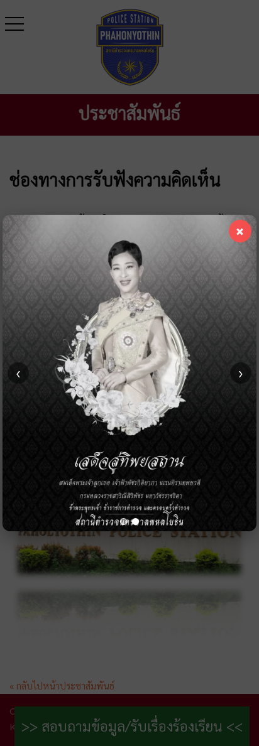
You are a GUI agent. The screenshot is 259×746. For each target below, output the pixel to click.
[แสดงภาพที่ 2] (135, 521)
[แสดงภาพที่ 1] (123, 521)
